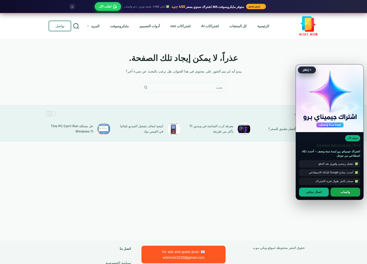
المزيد (95, 26)
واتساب (345, 192)
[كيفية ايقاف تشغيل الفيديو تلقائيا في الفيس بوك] (174, 129)
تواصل (59, 26)
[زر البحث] (145, 87)
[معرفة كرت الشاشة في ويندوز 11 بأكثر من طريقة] (244, 129)
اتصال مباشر (314, 192)
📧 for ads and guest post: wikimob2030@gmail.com (183, 254)
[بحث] (76, 26)
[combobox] (188, 87)
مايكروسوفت (119, 26)
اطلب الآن (105, 6)
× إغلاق (307, 69)
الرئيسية (263, 26)
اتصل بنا (125, 248)
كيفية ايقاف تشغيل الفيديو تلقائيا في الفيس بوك (141, 128)
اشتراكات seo (180, 26)
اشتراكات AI (210, 26)
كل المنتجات (238, 26)
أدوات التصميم (150, 26)
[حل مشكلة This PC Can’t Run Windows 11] (103, 129)
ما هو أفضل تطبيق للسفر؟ (285, 129)
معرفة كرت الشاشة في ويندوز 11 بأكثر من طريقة (211, 128)
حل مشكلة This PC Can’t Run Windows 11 (72, 128)
